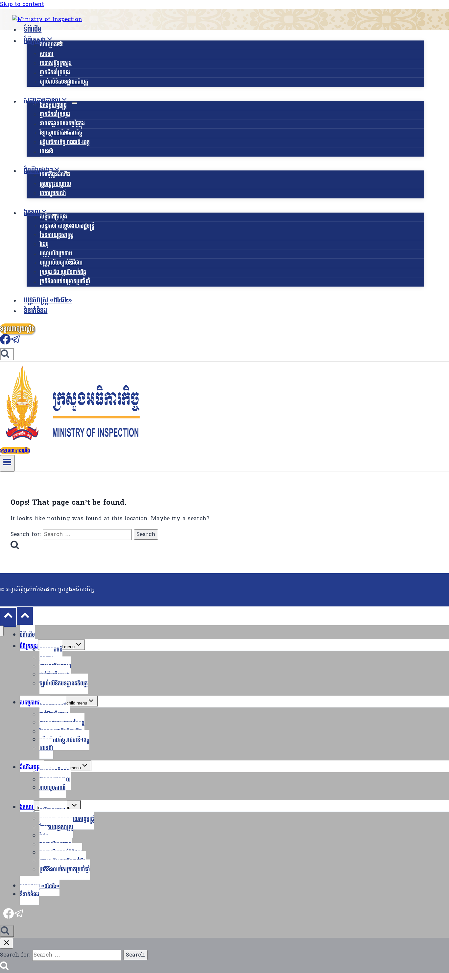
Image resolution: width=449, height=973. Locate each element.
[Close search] (6, 943)
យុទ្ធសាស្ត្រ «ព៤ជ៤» (48, 300)
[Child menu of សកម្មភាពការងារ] (74, 103)
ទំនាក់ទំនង (35, 311)
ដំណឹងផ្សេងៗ (32, 767)
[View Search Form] (7, 354)
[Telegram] (16, 343)
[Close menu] (2, 631)
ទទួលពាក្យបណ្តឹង (17, 328)
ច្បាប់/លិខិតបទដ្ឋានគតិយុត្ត (64, 82)
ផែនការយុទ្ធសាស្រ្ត (57, 235)
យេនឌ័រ (47, 151)
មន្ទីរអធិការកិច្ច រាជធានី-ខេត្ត (65, 142)
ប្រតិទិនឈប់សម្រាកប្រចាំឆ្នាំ (65, 281)
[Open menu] (7, 463)
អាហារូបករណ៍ (53, 193)
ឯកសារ (27, 807)
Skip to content (22, 4)
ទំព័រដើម (32, 30)
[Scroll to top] (8, 617)
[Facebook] (5, 343)
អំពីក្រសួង (29, 646)
